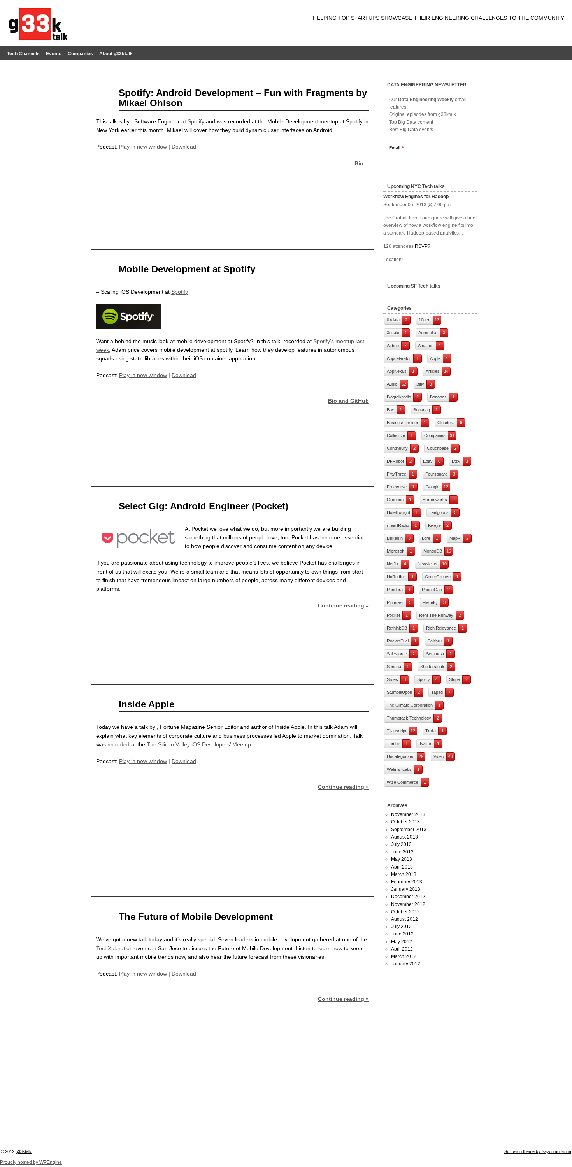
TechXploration (114, 948)
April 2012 (402, 949)
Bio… (361, 163)
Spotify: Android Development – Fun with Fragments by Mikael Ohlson (243, 98)
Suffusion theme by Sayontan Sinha (537, 1151)
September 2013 (408, 829)
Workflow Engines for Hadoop (416, 196)
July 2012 (401, 926)
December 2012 (408, 896)
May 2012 (401, 941)
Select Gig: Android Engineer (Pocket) (203, 506)
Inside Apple (146, 704)
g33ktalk (24, 1151)
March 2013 (403, 874)
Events (53, 53)
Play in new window (143, 147)
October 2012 (405, 911)
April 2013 (402, 867)
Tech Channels (23, 53)
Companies (80, 53)
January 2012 (405, 964)
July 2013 (401, 844)
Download (184, 147)
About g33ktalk (116, 53)
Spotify (196, 121)
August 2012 (404, 919)
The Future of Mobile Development (196, 916)
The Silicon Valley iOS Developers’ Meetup (199, 744)
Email (396, 148)
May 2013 (401, 859)
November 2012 (408, 904)
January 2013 (405, 889)
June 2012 (402, 934)
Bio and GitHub (348, 401)
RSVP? (422, 246)
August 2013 (404, 837)
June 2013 (402, 852)
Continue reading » (343, 605)
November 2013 (408, 814)
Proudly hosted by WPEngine (31, 1162)
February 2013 (406, 881)
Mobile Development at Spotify (187, 269)
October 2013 (405, 822)
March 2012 (403, 956)
